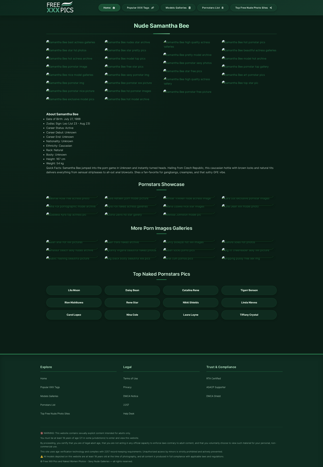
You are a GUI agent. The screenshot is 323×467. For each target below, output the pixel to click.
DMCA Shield (213, 396)
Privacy (127, 387)
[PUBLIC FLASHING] (73, 258)
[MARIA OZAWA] (190, 206)
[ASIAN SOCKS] (190, 250)
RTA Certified (213, 378)
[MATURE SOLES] (249, 242)
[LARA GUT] (249, 198)
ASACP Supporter (216, 387)
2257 (126, 404)
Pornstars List (211, 7)
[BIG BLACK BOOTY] (132, 258)
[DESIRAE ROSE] (73, 198)
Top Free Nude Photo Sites (252, 7)
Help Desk (128, 413)
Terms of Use (130, 378)
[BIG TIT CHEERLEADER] (249, 250)
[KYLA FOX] (132, 206)
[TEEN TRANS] (132, 242)
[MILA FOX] (73, 206)
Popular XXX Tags (138, 7)
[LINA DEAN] (249, 206)
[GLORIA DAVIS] (132, 214)
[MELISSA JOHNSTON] (190, 214)
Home (107, 7)
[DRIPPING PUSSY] (249, 258)
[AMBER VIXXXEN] (190, 198)
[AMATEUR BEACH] (73, 250)
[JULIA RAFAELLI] (132, 198)
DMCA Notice (130, 396)
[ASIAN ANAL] (73, 242)
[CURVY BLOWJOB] (190, 242)
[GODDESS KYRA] (73, 214)
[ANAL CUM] (190, 258)
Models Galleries (176, 7)
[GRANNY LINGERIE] (132, 250)
